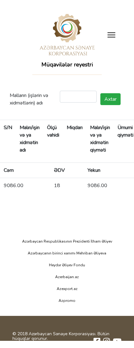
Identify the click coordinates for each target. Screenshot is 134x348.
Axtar (110, 99)
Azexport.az (67, 288)
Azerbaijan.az (67, 276)
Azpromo (67, 300)
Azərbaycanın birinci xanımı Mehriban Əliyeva (67, 253)
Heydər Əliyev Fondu (67, 265)
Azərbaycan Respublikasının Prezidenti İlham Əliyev (67, 241)
